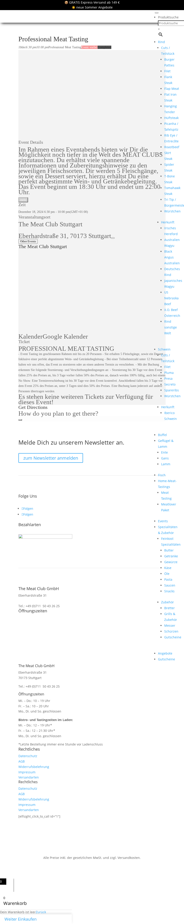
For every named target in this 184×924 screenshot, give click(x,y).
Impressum (26, 772)
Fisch (162, 475)
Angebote (165, 653)
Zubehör (167, 602)
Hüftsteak (171, 118)
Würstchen (172, 211)
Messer (169, 625)
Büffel (162, 435)
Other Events (28, 241)
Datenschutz (27, 756)
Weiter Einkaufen (20, 919)
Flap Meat (171, 88)
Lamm (165, 464)
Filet (167, 71)
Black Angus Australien (172, 257)
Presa (168, 378)
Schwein (164, 349)
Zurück (41, 912)
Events (163, 521)
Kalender (30, 336)
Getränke (171, 556)
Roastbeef (171, 147)
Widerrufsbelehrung (33, 767)
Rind (161, 42)
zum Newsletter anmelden (50, 458)
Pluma (169, 372)
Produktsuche (168, 17)
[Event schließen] (20, 420)
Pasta (168, 579)
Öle (166, 573)
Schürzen (171, 631)
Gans (165, 458)
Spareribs (171, 390)
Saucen (169, 585)
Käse (167, 568)
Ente (164, 452)
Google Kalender (65, 336)
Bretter (169, 608)
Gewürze (170, 562)
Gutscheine (172, 637)
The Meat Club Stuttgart (50, 224)
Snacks (169, 591)
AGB (21, 761)
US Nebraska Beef (171, 298)
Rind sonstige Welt (170, 327)
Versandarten (28, 777)
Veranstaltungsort (34, 216)
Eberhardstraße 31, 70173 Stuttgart (64, 235)
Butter (169, 550)
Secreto (169, 384)
